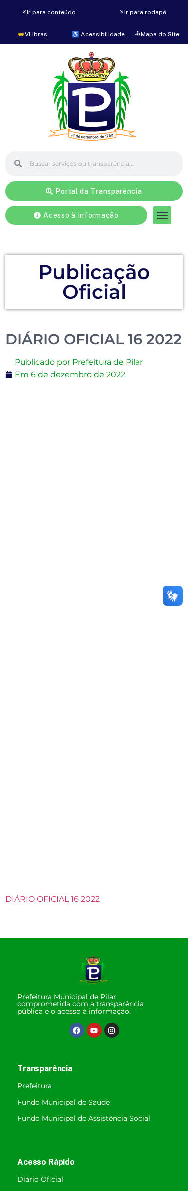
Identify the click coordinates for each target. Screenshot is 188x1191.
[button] (162, 215)
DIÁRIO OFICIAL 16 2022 (52, 899)
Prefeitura (34, 1085)
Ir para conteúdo (51, 12)
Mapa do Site (160, 34)
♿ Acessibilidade (98, 34)
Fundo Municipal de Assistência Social (83, 1118)
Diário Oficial (40, 1179)
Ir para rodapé (145, 12)
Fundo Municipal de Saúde (63, 1102)
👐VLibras (32, 34)
